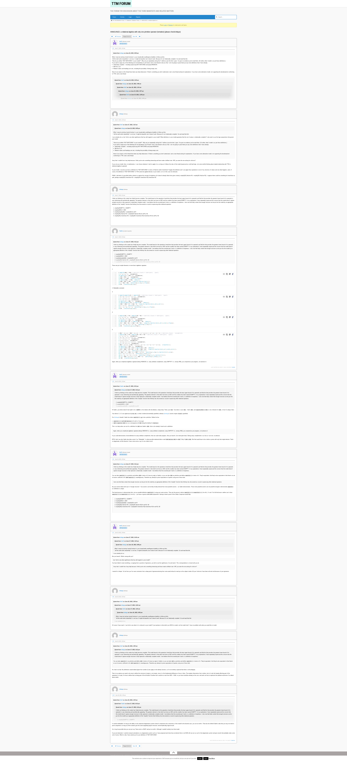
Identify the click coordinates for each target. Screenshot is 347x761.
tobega (122, 53)
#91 (113, 48)
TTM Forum (121, 3)
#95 (113, 381)
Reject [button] (205, 758)
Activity (122, 17)
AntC (120, 41)
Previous (118, 36)
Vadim (121, 231)
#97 (113, 532)
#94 (113, 237)
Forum (114, 17)
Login (130, 17)
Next (134, 36)
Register (138, 17)
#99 (113, 641)
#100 (113, 695)
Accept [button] (200, 758)
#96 (113, 459)
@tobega (166, 413)
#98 (113, 596)
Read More (212, 758)
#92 (113, 119)
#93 (113, 195)
